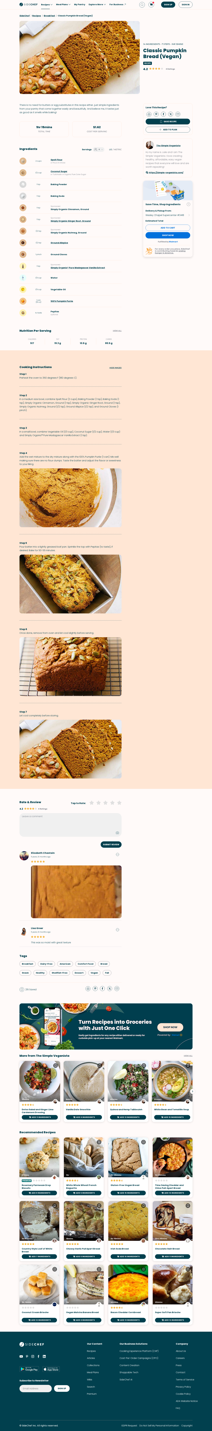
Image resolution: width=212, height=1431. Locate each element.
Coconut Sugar (59, 171)
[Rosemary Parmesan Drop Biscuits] (39, 1167)
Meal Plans (93, 1372)
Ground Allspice (59, 242)
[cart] (151, 4)
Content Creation (129, 1365)
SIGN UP (168, 4)
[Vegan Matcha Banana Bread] (84, 1295)
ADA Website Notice (187, 1401)
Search (91, 1386)
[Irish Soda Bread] (128, 1231)
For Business (116, 4)
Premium (92, 1394)
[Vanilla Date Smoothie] (84, 1091)
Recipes (91, 1351)
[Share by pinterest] (157, 114)
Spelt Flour (56, 159)
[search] (142, 5)
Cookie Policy (183, 1394)
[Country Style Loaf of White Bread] (39, 1231)
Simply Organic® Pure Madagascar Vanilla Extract (78, 267)
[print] (150, 114)
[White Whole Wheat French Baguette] (84, 1167)
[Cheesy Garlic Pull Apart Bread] (84, 1231)
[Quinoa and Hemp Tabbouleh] (128, 1091)
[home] (28, 4)
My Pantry (79, 4)
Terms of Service (185, 1379)
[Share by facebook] (164, 114)
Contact (180, 1372)
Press (179, 1365)
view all (188, 1056)
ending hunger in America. (170, 252)
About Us (181, 1351)
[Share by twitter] (171, 114)
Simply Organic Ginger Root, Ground (71, 221)
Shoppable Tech (129, 1372)
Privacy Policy (183, 1386)
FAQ (178, 1408)
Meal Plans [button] (62, 4)
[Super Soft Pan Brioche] (173, 1295)
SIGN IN (186, 4)
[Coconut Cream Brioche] (39, 1295)
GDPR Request (129, 1425)
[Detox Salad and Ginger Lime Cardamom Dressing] (39, 1091)
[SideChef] (31, 1346)
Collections (93, 1365)
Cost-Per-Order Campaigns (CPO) (139, 1358)
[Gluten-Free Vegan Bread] (128, 1167)
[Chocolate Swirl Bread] (173, 1231)
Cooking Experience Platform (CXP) (139, 1351)
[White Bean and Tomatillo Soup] (172, 1091)
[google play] (29, 1369)
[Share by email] (179, 114)
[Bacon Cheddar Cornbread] (128, 1295)
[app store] (51, 1369)
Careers (180, 1358)
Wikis (89, 1379)
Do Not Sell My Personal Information (159, 1425)
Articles (91, 1358)
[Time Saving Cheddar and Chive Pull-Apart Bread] (173, 1167)
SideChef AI (126, 1379)
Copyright (187, 1425)
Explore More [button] (96, 4)
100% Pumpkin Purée (62, 301)
